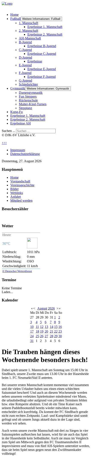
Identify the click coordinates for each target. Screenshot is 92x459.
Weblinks (16, 193)
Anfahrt (15, 196)
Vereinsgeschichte (22, 185)
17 (32, 331)
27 (46, 336)
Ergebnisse (34, 61)
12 (41, 327)
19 (41, 331)
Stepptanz (25, 108)
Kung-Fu (16, 112)
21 (51, 331)
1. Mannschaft (28, 23)
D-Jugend (25, 57)
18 (37, 331)
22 (56, 331)
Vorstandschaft (20, 181)
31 (32, 341)
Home (14, 14)
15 (56, 327)
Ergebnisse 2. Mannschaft (44, 34)
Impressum (17, 150)
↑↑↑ (4, 143)
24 (32, 336)
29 (56, 336)
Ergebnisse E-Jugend (41, 69)
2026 (51, 308)
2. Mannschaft (28, 30)
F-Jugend (25, 73)
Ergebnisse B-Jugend (41, 46)
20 (46, 331)
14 (51, 327)
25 (37, 336)
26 (41, 336)
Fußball (15, 18)
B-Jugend (25, 42)
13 (46, 327)
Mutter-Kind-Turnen (32, 104)
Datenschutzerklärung (25, 154)
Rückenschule (28, 100)
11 (37, 327)
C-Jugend (25, 50)
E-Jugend (25, 65)
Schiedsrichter (28, 84)
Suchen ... (8, 131)
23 (60, 331)
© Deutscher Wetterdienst (17, 271)
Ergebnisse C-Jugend (41, 53)
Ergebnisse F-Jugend (41, 76)
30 (60, 336)
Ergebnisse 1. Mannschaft (44, 27)
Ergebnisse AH (20, 123)
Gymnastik (17, 88)
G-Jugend (25, 80)
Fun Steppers (28, 96)
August (42, 308)
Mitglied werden (21, 200)
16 (60, 327)
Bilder (14, 189)
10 (32, 327)
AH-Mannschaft (30, 38)
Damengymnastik (31, 92)
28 (51, 336)
